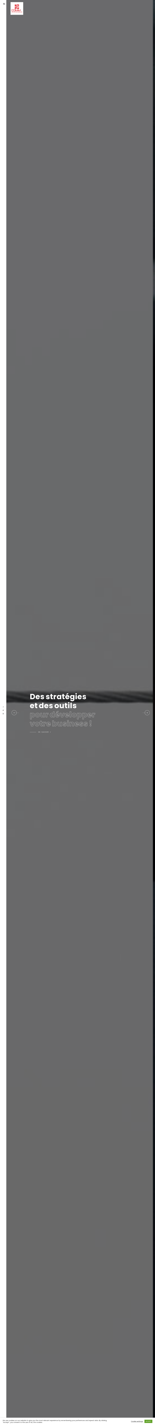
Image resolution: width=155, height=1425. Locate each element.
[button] (147, 712)
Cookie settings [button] (137, 1421)
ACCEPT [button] (148, 1421)
